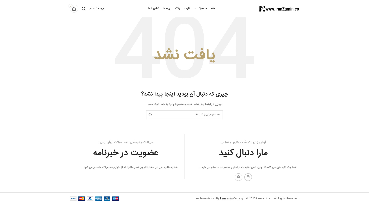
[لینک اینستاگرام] (248, 177)
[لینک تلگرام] (238, 177)
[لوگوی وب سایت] (279, 9)
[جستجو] (84, 8)
